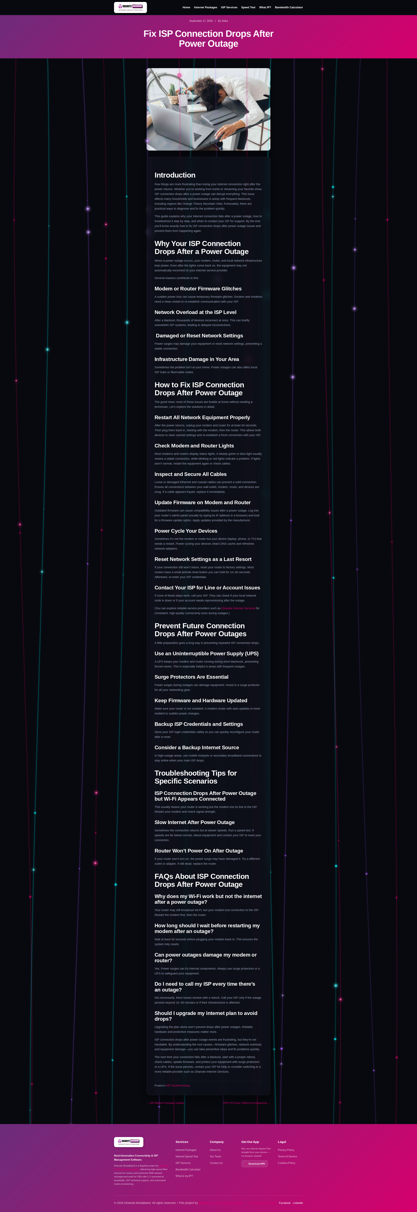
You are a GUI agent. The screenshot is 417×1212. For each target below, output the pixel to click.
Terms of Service (287, 1156)
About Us (215, 1150)
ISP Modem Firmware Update (165, 1103)
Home (186, 7)
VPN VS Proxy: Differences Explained (246, 1103)
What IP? (265, 7)
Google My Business (264, 1203)
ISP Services (229, 7)
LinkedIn (298, 1203)
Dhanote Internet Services (238, 608)
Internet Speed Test (187, 1156)
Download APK (257, 1163)
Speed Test (248, 7)
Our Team (215, 1156)
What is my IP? (184, 1176)
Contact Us (216, 1163)
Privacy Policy (286, 1150)
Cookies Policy (286, 1163)
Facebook (285, 1203)
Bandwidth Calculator (289, 7)
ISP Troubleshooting (178, 1085)
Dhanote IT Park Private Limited (221, 1203)
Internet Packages (205, 7)
